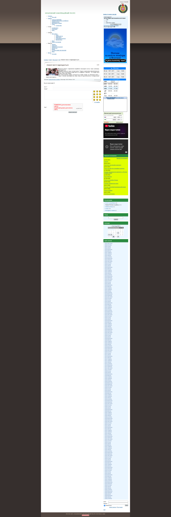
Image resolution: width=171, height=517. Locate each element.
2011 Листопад (108, 261)
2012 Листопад (108, 279)
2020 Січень (108, 406)
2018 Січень (108, 370)
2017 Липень (108, 362)
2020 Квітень (108, 410)
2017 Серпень (108, 363)
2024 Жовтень (108, 483)
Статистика (59, 25)
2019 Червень (108, 396)
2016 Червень (108, 342)
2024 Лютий (108, 473)
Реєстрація (120, 507)
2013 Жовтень (108, 295)
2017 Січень (108, 353)
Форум (49, 52)
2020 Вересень (108, 418)
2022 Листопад (108, 455)
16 (118, 232)
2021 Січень (108, 424)
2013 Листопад (108, 296)
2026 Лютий (108, 493)
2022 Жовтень (108, 453)
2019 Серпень (108, 399)
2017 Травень (108, 359)
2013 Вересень (108, 293)
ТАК (107, 19)
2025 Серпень (108, 489)
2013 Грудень (108, 298)
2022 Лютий (108, 443)
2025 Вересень (108, 491)
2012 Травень (108, 270)
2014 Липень (108, 308)
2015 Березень (108, 320)
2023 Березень (108, 461)
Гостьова (54, 54)
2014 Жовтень (108, 313)
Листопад (55, 59)
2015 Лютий (108, 319)
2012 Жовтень (108, 277)
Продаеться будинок (109, 193)
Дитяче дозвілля (108, 190)
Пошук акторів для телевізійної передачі (114, 168)
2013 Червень (108, 289)
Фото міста (54, 33)
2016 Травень (108, 341)
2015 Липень (108, 326)
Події (57, 35)
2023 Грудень (108, 470)
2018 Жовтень (108, 384)
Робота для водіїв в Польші (111, 180)
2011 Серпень (108, 256)
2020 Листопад (108, 421)
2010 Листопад (108, 243)
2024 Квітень (108, 476)
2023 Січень (108, 458)
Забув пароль (112, 507)
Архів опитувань (114, 25)
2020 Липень (108, 415)
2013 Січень (108, 282)
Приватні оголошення (57, 46)
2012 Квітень (108, 268)
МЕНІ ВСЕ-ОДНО (110, 22)
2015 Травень (108, 323)
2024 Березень (108, 474)
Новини (50, 18)
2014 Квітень (108, 304)
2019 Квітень (108, 393)
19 (109, 234)
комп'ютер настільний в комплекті (112, 165)
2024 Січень (108, 471)
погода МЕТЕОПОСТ (115, 79)
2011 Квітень (108, 250)
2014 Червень (108, 307)
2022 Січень (108, 442)
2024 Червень (108, 479)
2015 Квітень (108, 322)
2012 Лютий (108, 265)
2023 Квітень (108, 462)
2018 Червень (108, 378)
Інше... (53, 30)
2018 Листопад (108, 385)
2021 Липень (108, 433)
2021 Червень (108, 431)
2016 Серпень (108, 345)
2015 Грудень (108, 333)
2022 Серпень (108, 450)
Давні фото (58, 37)
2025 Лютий (108, 486)
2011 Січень (108, 246)
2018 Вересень (108, 382)
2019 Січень (108, 388)
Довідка (54, 44)
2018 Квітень (108, 375)
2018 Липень (108, 379)
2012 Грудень (108, 280)
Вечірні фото (59, 39)
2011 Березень (108, 249)
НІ (106, 21)
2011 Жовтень (108, 259)
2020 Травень (108, 412)
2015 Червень (108, 324)
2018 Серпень (108, 381)
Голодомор (54, 29)
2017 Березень (108, 356)
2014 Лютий (108, 301)
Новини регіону (55, 22)
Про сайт (54, 17)
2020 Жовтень (108, 419)
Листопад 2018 (116, 226)
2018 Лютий (108, 372)
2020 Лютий (108, 408)
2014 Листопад (108, 314)
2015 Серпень (108, 327)
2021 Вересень (108, 436)
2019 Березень (108, 391)
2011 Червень (108, 253)
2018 (50, 59)
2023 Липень (108, 465)
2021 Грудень (108, 440)
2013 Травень (108, 287)
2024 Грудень (108, 485)
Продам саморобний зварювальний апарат (115, 187)
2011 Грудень (108, 262)
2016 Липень (108, 344)
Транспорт (54, 45)
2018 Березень (108, 373)
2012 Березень (108, 267)
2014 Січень (108, 299)
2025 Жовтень (108, 492)
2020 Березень (108, 409)
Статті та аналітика (56, 19)
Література (54, 48)
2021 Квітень (108, 428)
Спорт (53, 24)
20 (111, 234)
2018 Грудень (108, 387)
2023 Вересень (108, 467)
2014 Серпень (108, 310)
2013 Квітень (108, 286)
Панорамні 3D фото (61, 38)
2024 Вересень (108, 482)
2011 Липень (108, 255)
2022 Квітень (108, 445)
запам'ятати (108, 505)
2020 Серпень (108, 416)
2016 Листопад (108, 350)
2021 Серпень (108, 434)
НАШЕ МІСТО (59, 36)
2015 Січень (108, 317)
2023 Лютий (108, 459)
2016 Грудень (108, 351)
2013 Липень (108, 290)
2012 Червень (108, 271)
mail (104, 509)
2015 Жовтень (108, 330)
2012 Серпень (108, 274)
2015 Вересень (108, 329)
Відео (53, 41)
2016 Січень (108, 335)
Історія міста (55, 27)
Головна (50, 16)
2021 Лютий (108, 425)
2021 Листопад (108, 439)
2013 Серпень (108, 292)
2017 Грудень (108, 369)
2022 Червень (108, 448)
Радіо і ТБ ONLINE (56, 42)
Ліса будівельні (108, 176)
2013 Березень (108, 284)
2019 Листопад (108, 403)
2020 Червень (108, 413)
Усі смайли (97, 102)
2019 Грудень (108, 405)
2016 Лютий (108, 336)
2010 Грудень (108, 244)
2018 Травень (108, 376)
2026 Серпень (108, 498)
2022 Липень (108, 449)
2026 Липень (108, 496)
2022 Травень (108, 446)
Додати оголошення (122, 158)
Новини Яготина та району (54, 79)
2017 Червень (108, 360)
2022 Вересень (108, 452)
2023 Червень (108, 464)
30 (118, 236)
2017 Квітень (108, 357)
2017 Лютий (108, 354)
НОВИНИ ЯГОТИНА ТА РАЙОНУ (60, 20)
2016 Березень (108, 338)
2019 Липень (108, 397)
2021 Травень (108, 430)
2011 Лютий (108, 247)
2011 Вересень (108, 258)
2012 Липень (108, 273)
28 (59, 59)
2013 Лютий (108, 283)
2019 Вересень (108, 400)
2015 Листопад (108, 332)
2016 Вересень (108, 347)
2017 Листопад (108, 367)
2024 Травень (108, 477)
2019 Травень (108, 394)
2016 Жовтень (108, 348)
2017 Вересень (108, 365)
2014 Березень (108, 302)
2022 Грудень (108, 456)
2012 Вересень (108, 276)
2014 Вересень (108, 311)
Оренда (106, 161)
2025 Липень (108, 488)
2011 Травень (108, 252)
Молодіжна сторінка (57, 23)
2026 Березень (108, 495)
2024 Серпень (108, 480)
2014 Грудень (108, 316)
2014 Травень (108, 305)
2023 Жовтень (108, 468)
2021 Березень (108, 427)
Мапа (53, 51)
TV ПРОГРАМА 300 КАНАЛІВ (59, 50)
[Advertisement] (69, 8)
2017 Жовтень (108, 366)
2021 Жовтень (108, 437)
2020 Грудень (108, 422)
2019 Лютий (108, 390)
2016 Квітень (108, 339)
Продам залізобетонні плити (111, 183)
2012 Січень (108, 264)
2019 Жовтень (108, 402)
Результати (106, 25)
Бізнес (53, 49)
